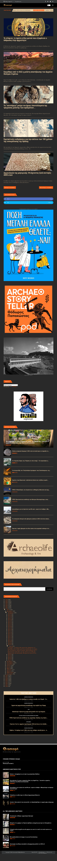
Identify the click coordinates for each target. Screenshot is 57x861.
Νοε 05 (10, 654)
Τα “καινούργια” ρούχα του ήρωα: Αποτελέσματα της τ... (22, 650)
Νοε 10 (10, 640)
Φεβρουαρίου (10, 672)
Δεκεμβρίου (10, 611)
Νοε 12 (10, 637)
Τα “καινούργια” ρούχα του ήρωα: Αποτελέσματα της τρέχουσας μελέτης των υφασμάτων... (25, 106)
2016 (6, 678)
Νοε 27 (10, 618)
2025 (6, 601)
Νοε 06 (11, 646)
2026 (6, 599)
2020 (6, 608)
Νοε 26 (10, 619)
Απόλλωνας (28, 721)
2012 (6, 683)
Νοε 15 (10, 633)
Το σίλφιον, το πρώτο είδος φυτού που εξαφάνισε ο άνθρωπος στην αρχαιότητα (25, 39)
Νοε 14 (10, 635)
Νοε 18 (10, 629)
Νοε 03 (10, 657)
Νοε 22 (10, 623)
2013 (6, 682)
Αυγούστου (10, 664)
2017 (6, 676)
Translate (14, 386)
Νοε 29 (10, 615)
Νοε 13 (10, 636)
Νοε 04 (10, 656)
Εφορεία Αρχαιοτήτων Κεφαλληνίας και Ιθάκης (28, 715)
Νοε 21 (10, 625)
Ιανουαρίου (10, 674)
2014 (6, 680)
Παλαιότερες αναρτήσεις (46, 187)
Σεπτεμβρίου (10, 662)
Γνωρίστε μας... (18, 1)
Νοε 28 (10, 617)
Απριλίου (9, 669)
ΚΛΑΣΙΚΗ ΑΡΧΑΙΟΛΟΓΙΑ (28, 703)
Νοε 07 (10, 644)
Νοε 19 (10, 628)
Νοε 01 (10, 660)
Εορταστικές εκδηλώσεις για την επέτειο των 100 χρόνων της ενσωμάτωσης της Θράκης (28, 140)
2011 (6, 685)
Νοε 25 (10, 621)
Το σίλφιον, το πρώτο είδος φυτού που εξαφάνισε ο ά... (22, 647)
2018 (6, 675)
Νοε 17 (10, 630)
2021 (6, 606)
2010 (6, 686)
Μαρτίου (9, 671)
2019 (8, 609)
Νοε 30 (10, 614)
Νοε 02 (10, 658)
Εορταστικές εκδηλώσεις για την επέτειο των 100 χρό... (22, 651)
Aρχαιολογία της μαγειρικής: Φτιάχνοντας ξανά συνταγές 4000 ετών (27, 174)
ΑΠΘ (29, 709)
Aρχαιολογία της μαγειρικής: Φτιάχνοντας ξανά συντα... (22, 653)
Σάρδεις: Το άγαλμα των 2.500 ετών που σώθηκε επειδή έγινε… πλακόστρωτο (31, 10)
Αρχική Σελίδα (34, 852)
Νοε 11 (10, 639)
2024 (6, 602)
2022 (6, 605)
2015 (6, 679)
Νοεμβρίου (11, 612)
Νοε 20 (10, 626)
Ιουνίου (9, 667)
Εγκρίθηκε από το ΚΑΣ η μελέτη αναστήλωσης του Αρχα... (23, 649)
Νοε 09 (10, 641)
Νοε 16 (10, 632)
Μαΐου (8, 668)
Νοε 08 (10, 643)
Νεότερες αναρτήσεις (10, 187)
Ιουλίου (9, 665)
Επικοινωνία (49, 852)
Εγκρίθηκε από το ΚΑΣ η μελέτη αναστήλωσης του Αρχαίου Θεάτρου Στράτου (28, 73)
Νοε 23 (10, 622)
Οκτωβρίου (10, 661)
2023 (6, 604)
